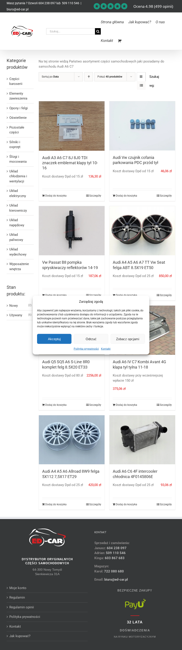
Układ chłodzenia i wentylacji (18, 176)
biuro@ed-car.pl (17, 9)
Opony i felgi (18, 108)
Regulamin (17, 597)
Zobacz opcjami (127, 339)
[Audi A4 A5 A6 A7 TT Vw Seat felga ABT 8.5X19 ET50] (142, 230)
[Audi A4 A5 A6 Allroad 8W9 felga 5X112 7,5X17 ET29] (72, 440)
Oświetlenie (18, 118)
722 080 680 (113, 571)
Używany (15, 315)
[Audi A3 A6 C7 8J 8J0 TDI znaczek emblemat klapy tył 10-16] (72, 126)
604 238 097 (47, 3)
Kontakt (106, 348)
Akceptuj (54, 339)
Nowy (13, 306)
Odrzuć (91, 339)
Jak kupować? (19, 636)
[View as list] (141, 85)
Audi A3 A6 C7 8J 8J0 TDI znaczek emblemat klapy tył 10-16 (70, 162)
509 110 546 (70, 3)
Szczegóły (95, 195)
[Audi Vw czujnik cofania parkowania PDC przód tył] (142, 125)
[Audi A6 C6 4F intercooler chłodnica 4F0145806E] (142, 440)
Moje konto (17, 588)
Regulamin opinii (21, 607)
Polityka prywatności (86, 348)
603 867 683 (115, 558)
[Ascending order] (88, 76)
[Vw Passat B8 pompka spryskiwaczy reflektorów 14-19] (72, 230)
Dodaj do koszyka (56, 195)
